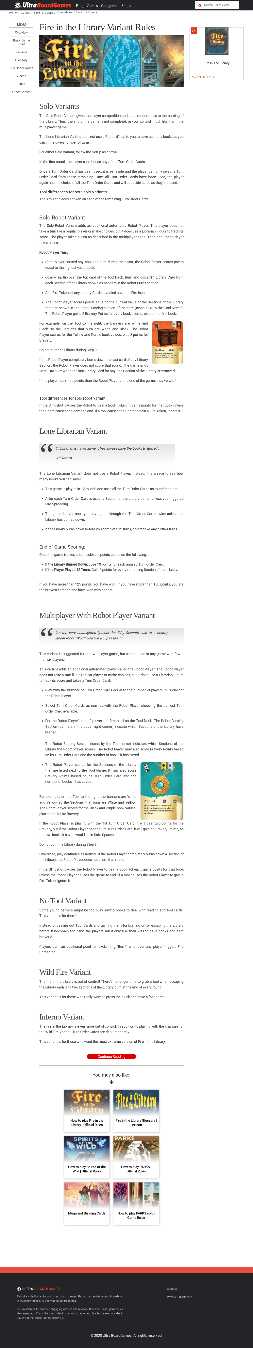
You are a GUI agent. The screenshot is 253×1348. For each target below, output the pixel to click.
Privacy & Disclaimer (179, 1297)
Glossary (21, 60)
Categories (109, 5)
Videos (21, 76)
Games (92, 5)
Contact (172, 1288)
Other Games (21, 92)
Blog (80, 5)
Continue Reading (112, 1056)
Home (13, 12)
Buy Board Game (21, 68)
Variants (21, 52)
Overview (21, 32)
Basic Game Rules (21, 42)
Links (21, 84)
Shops (126, 5)
